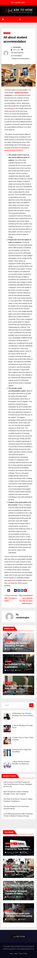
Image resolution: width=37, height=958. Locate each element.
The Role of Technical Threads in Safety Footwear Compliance (16, 893)
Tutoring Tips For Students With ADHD (18, 687)
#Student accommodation (21, 58)
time (12, 108)
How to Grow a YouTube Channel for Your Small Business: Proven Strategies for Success (18, 784)
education (7, 33)
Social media (9, 843)
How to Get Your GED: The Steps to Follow (10, 598)
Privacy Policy (23, 953)
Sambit (20, 691)
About (16, 953)
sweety (20, 649)
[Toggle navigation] (20, 19)
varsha (24, 852)
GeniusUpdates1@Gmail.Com (25, 949)
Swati (19, 670)
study (9, 580)
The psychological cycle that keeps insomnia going (18, 914)
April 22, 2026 (12, 919)
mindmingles (17, 47)
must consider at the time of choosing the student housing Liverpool (17, 147)
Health (7, 910)
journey (24, 583)
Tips (7, 888)
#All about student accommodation (17, 54)
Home (11, 953)
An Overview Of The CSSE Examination (18, 665)
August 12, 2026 (13, 852)
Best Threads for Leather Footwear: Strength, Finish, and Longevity (17, 871)
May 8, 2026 (11, 874)
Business (8, 865)
